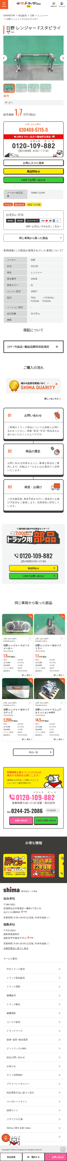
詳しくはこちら (52, 398)
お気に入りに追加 (33, 163)
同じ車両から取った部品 (33, 238)
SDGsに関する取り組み (19, 1127)
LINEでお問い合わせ (33, 180)
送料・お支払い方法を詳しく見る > (43, 226)
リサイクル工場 (15, 1119)
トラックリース (15, 1030)
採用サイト (12, 1110)
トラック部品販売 (16, 977)
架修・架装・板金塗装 (17, 1039)
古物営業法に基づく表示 (15, 948)
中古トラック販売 (16, 968)
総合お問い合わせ (16, 1057)
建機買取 (11, 1013)
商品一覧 (33, 752)
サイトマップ (13, 1136)
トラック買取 (13, 986)
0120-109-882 (36, 555)
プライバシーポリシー (18, 1083)
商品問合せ (33, 171)
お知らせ (11, 1066)
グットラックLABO (16, 1048)
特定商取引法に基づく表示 (20, 1092)
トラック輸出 (13, 1004)
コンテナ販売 (13, 1021)
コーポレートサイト (17, 1101)
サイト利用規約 (15, 1074)
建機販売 (11, 995)
